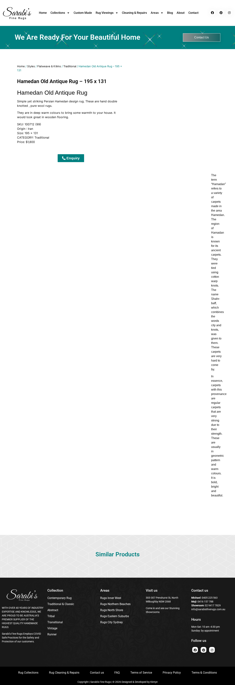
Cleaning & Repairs (134, 13)
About (181, 13)
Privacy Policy (172, 672)
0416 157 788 (205, 601)
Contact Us (201, 37)
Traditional (69, 66)
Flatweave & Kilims (49, 66)
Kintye (154, 681)
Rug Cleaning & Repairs (64, 672)
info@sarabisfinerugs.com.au (208, 609)
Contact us (97, 672)
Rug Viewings (104, 13)
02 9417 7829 (213, 605)
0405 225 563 (210, 597)
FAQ (117, 672)
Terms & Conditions (204, 672)
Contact (193, 13)
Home (43, 13)
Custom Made (83, 13)
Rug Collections (28, 672)
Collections (57, 13)
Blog (170, 13)
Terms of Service (141, 672)
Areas (155, 13)
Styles (31, 66)
